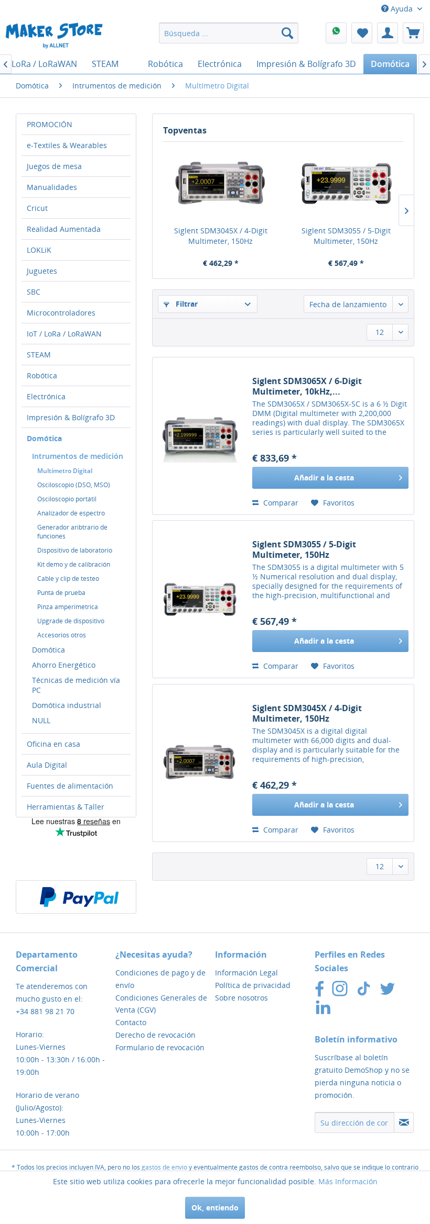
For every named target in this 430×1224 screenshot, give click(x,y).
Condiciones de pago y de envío (160, 979)
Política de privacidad (253, 985)
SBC (33, 292)
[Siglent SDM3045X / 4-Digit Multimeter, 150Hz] (220, 183)
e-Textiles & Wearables (67, 145)
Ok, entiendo (215, 1207)
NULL (41, 720)
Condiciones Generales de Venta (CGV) (161, 1004)
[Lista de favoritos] (361, 33)
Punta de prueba (61, 592)
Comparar (279, 503)
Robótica (42, 375)
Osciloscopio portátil (66, 499)
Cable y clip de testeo (68, 578)
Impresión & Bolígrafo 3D (71, 417)
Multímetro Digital (64, 470)
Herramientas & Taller (65, 807)
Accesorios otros (61, 635)
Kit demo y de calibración (73, 564)
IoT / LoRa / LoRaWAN (64, 334)
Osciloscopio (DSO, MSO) (73, 484)
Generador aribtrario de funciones (72, 532)
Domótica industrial (66, 705)
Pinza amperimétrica (67, 606)
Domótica (44, 438)
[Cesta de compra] (413, 33)
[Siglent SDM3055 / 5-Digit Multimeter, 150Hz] (345, 183)
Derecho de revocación (155, 1035)
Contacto (130, 1022)
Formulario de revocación (160, 1047)
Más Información (348, 1181)
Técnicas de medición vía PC (76, 685)
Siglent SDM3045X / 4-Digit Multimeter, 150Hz (220, 236)
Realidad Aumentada (64, 229)
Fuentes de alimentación (70, 786)
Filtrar (186, 304)
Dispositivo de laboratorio (74, 550)
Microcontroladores (61, 313)
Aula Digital (47, 765)
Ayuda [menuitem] (402, 9)
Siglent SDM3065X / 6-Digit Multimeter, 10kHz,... (307, 386)
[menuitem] (229, 33)
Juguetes (42, 271)
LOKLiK (39, 250)
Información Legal (246, 973)
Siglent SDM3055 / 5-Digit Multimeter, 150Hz (346, 236)
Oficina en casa (53, 744)
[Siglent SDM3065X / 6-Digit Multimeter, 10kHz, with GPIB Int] (200, 436)
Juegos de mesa (54, 166)
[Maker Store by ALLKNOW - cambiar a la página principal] (54, 36)
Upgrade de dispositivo (70, 620)
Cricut (37, 208)
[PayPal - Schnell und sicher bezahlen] (79, 897)
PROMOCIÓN (49, 124)
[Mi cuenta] (387, 33)
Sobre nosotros (241, 998)
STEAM (39, 355)
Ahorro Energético (63, 665)
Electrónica (46, 396)
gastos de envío (164, 1167)
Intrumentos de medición (77, 456)
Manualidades (52, 187)
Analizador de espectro (71, 513)
